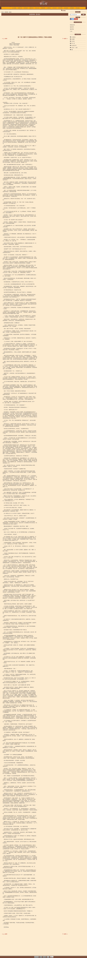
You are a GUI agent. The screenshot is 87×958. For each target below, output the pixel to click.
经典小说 (20, 8)
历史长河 (54, 8)
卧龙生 (10, 12)
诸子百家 (60, 8)
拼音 (41, 956)
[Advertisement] (34, 25)
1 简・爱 (73, 43)
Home (2, 12)
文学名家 (26, 8)
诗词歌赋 (72, 8)
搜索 (83, 14)
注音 (44, 956)
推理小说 (31, 8)
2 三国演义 (73, 37)
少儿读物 (14, 8)
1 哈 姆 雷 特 (73, 45)
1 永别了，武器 (74, 47)
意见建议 (78, 8)
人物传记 (49, 8)
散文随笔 (66, 8)
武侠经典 (43, 8)
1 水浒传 (73, 41)
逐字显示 (36, 956)
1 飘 (72, 49)
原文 (48, 956)
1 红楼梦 (73, 39)
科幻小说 (37, 8)
